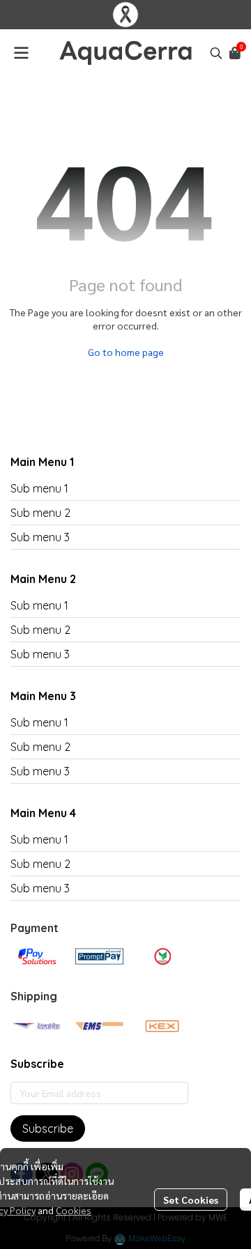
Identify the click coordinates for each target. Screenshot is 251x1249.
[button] (216, 53)
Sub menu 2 (40, 513)
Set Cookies (190, 1199)
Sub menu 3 (40, 537)
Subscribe (47, 1128)
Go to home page (126, 352)
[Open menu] (21, 53)
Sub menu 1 (39, 488)
